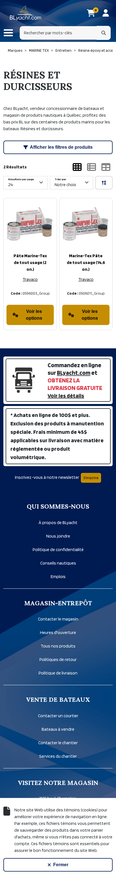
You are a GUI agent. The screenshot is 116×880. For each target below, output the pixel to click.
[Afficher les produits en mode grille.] (77, 167)
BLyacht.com (73, 372)
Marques (15, 50)
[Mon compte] (106, 13)
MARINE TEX (39, 50)
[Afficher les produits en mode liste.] (91, 167)
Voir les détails (66, 395)
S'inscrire (91, 477)
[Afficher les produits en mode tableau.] (106, 167)
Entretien (63, 50)
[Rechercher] (103, 33)
